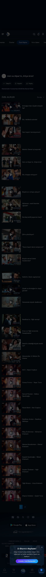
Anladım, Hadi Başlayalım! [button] (26, 561)
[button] (42, 547)
